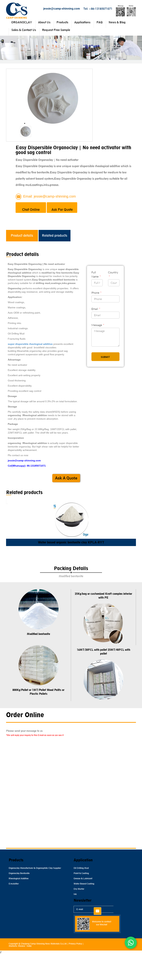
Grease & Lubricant (83, 878)
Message (97, 325)
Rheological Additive (19, 878)
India (29, 946)
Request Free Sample (56, 30)
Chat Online (31, 209)
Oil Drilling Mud (81, 868)
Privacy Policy (75, 943)
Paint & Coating (81, 873)
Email (95, 309)
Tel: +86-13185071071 (97, 8)
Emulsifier (14, 883)
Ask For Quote (62, 209)
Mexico (21, 946)
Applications (82, 22)
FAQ (99, 22)
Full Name (95, 274)
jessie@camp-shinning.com (61, 8)
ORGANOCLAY (21, 22)
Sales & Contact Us (23, 30)
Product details (22, 235)
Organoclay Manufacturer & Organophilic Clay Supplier (35, 868)
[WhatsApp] (131, 943)
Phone (95, 292)
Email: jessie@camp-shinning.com (49, 196)
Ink (75, 894)
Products (62, 22)
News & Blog (117, 22)
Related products (54, 235)
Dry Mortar (79, 889)
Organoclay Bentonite (19, 873)
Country (113, 272)
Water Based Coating (84, 883)
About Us (44, 22)
